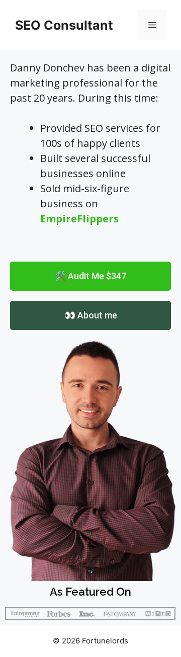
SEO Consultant (64, 25)
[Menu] (152, 25)
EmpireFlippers (79, 218)
